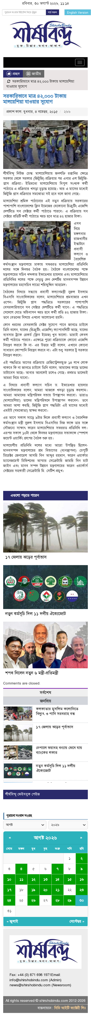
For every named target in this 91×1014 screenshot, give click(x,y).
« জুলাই (12, 921)
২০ (45, 890)
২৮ (57, 900)
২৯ (70, 900)
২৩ (82, 890)
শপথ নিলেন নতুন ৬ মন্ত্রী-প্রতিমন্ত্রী (31, 673)
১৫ (70, 879)
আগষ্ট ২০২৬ (45, 838)
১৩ (45, 879)
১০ (9, 879)
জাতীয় (36, 74)
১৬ (82, 879)
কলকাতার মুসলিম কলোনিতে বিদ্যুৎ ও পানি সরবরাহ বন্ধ (57, 711)
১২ (33, 879)
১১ (21, 879)
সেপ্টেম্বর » (76, 921)
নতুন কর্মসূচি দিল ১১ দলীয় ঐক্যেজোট (35, 613)
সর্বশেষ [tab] (45, 692)
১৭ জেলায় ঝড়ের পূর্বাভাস (26, 557)
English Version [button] (77, 13)
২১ (57, 890)
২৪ (9, 900)
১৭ (9, 890)
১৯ (33, 890)
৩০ (81, 900)
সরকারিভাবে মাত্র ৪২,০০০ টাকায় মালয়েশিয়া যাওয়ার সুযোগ (34, 99)
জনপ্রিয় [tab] (45, 701)
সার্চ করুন (52, 12)
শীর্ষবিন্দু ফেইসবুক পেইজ (22, 794)
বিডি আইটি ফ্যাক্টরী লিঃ (70, 1008)
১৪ (57, 879)
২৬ (33, 900)
